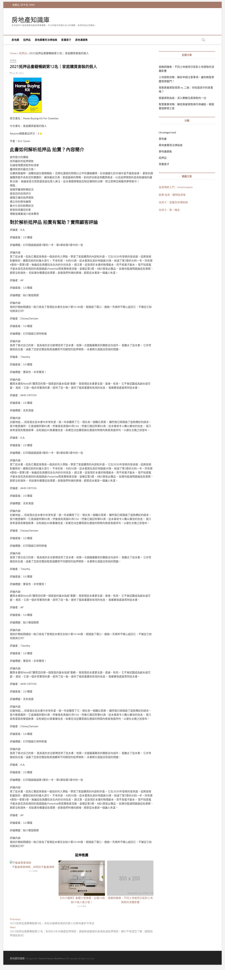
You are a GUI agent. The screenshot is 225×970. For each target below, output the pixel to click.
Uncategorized (167, 132)
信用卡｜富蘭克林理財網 (173, 202)
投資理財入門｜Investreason (176, 187)
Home (13, 53)
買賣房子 (66, 39)
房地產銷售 (81, 39)
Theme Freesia (45, 958)
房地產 (15, 39)
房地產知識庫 (31, 20)
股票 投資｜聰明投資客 (172, 194)
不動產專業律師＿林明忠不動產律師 (33, 866)
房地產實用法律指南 (46, 39)
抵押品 (27, 39)
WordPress (59, 958)
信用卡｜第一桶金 (169, 209)
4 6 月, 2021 (18, 73)
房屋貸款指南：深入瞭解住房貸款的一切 (182, 97)
